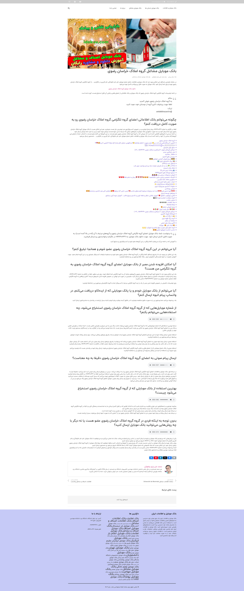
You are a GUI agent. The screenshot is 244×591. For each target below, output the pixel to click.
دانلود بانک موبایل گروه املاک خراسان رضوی (122, 89)
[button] (69, 8)
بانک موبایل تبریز (130, 545)
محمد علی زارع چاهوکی (158, 77)
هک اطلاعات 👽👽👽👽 (167, 203)
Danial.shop (171, 205)
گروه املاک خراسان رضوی (167, 141)
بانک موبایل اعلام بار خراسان (129, 536)
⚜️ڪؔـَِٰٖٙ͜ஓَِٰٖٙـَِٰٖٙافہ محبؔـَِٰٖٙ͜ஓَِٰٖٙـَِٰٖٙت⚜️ (165, 184)
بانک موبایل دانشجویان (128, 554)
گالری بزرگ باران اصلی (168, 223)
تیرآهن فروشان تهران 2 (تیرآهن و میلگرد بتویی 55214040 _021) (155, 150)
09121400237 (90, 529)
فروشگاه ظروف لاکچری (168, 214)
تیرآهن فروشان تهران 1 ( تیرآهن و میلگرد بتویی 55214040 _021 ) (154, 212)
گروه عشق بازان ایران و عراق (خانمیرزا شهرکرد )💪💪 (158, 228)
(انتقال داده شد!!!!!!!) (168, 164)
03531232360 (94, 525)
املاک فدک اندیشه (169, 168)
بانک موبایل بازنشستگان (118, 543)
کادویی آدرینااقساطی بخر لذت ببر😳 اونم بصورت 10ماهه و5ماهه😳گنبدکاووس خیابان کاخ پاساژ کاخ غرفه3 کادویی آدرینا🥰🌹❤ (135, 143)
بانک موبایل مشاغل (125, 568)
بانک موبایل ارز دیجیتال (123, 526)
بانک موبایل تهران (119, 548)
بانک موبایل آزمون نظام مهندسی (123, 523)
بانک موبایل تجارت (120, 545)
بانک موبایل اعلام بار (119, 533)
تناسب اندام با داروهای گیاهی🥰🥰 (164, 230)
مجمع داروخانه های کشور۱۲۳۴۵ (165, 173)
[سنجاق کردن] (156, 457)
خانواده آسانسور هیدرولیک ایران (165, 187)
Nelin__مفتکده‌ (170, 154)
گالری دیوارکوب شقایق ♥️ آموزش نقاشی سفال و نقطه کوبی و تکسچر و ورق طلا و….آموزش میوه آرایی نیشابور (140, 196)
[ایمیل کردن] (174, 457)
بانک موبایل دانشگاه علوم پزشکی (126, 558)
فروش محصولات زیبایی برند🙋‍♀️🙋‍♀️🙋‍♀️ (163, 175)
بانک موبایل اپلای (115, 536)
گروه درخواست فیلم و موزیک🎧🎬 (164, 198)
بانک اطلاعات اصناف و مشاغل (123, 522)
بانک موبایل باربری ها (131, 543)
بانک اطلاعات (132, 518)
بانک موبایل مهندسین (114, 572)
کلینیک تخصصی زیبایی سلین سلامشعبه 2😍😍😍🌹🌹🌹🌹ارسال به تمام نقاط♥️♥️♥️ (147, 177)
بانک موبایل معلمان (117, 570)
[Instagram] (69, 1)
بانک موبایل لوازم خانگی (127, 566)
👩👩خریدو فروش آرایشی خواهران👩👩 (162, 159)
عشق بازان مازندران (169, 148)
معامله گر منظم (170, 221)
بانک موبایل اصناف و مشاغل (140, 77)
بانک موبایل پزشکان (121, 574)
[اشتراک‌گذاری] (169, 457)
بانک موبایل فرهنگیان (114, 564)
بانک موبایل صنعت (120, 562)
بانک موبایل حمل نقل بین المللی (119, 550)
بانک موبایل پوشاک (123, 575)
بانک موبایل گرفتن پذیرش (125, 579)
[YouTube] (80, 1)
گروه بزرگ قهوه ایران (168, 219)
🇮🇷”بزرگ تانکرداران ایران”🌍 (166, 161)
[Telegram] (75, 1)
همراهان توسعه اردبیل (168, 193)
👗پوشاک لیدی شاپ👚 (167, 171)
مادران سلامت (171, 200)
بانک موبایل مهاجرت (122, 570)
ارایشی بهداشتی (170, 189)
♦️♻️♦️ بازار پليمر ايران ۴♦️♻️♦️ (164, 209)
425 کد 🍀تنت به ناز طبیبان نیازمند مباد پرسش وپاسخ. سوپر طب (154, 166)
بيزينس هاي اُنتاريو (169, 157)
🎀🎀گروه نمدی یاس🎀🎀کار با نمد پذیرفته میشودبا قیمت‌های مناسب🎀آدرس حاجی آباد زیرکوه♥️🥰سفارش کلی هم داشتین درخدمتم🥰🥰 (130, 191)
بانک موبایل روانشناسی (125, 560)
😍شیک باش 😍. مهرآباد (167, 225)
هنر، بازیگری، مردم (169, 152)
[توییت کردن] (165, 457)
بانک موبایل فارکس (127, 564)
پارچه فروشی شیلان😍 (168, 207)
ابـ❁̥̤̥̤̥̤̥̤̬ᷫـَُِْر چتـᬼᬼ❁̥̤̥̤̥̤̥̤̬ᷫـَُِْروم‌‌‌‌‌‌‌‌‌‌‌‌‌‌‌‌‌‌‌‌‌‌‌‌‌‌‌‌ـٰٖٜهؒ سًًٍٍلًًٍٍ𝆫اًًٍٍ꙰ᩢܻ (160, 145)
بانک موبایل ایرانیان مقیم (118, 540)
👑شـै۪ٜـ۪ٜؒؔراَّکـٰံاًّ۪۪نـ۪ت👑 (169, 216)
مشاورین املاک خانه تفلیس (166, 180)
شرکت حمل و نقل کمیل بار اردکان (164, 182)
